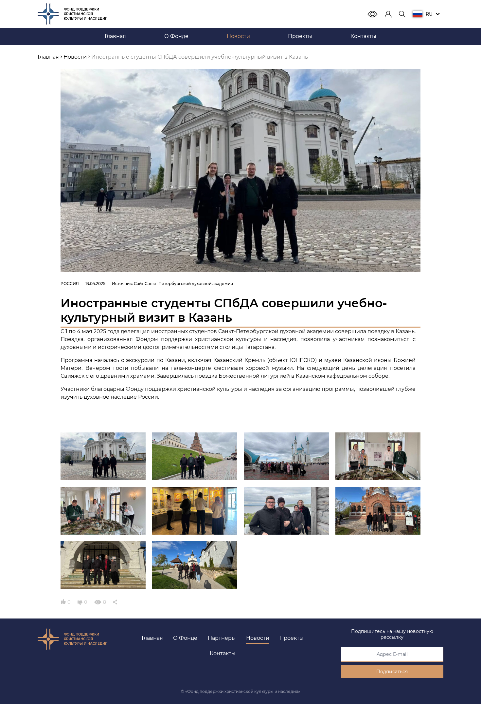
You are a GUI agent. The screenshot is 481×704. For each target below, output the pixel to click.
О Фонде (185, 638)
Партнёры (222, 638)
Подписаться (392, 672)
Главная (152, 638)
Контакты (223, 653)
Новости (257, 638)
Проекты (291, 638)
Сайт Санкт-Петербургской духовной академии (183, 283)
